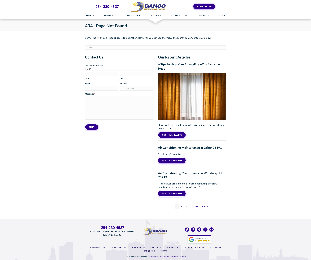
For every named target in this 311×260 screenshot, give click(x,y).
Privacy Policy (152, 256)
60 (196, 206)
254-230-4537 (107, 6)
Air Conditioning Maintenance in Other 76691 (190, 147)
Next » (204, 206)
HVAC (89, 15)
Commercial (118, 247)
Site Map (183, 256)
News (222, 15)
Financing (173, 247)
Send (91, 127)
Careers (149, 251)
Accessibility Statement (169, 256)
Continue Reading (174, 135)
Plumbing (109, 15)
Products (132, 15)
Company (202, 15)
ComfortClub (179, 15)
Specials (154, 15)
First (87, 78)
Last (121, 78)
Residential (98, 247)
